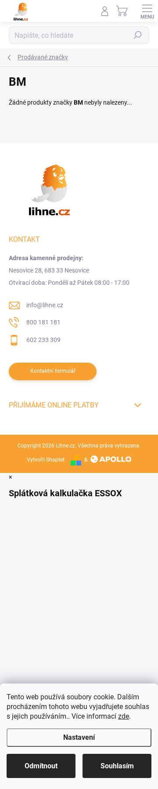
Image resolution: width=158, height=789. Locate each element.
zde (123, 716)
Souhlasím (117, 766)
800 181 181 (43, 322)
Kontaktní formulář (52, 371)
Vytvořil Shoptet (46, 460)
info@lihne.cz (44, 305)
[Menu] (147, 11)
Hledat (138, 35)
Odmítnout (41, 766)
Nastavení (79, 737)
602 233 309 (43, 339)
